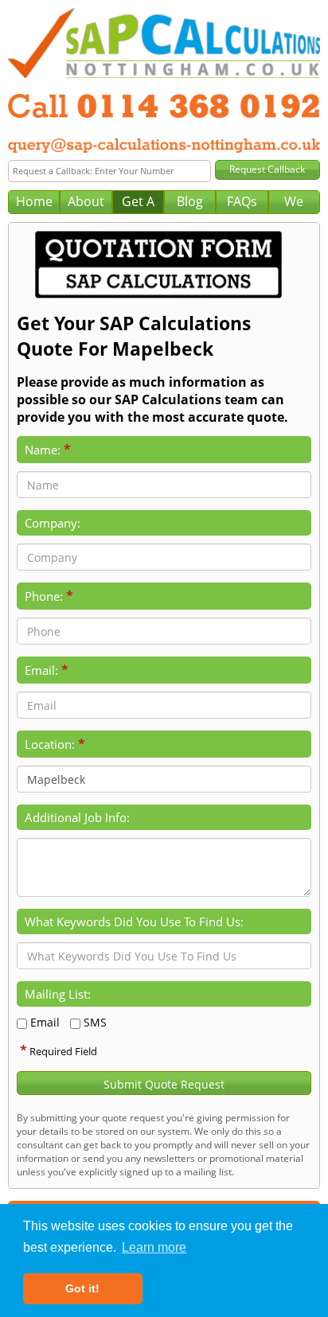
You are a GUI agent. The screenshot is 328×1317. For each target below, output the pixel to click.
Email (45, 1022)
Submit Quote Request (164, 1084)
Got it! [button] (82, 1288)
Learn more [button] (154, 1247)
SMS (95, 1022)
